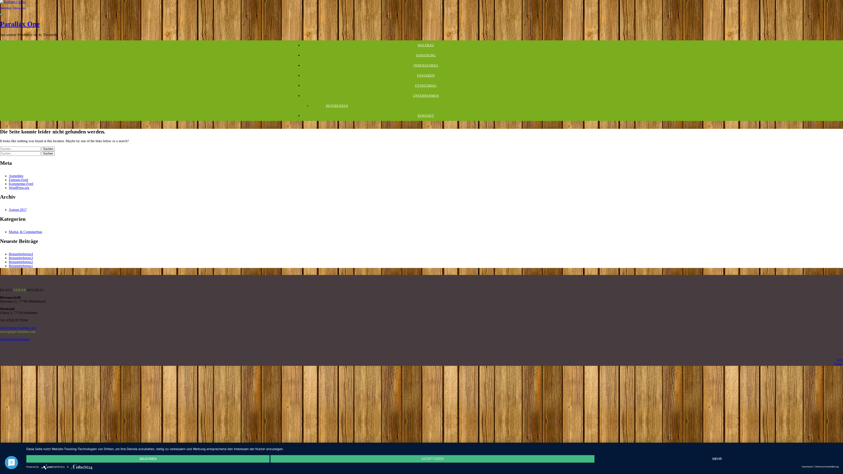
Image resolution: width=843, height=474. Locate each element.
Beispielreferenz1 (21, 266)
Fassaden (426, 75)
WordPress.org (19, 188)
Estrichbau (426, 85)
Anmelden (16, 176)
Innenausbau (426, 65)
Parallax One (20, 24)
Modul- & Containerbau (25, 232)
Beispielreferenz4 (21, 254)
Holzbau (426, 45)
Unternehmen (426, 95)
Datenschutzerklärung (827, 466)
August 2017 (18, 210)
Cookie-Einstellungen (15, 339)
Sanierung (426, 55)
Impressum (5, 7)
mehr (717, 459)
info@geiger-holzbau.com (18, 328)
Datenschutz (19, 7)
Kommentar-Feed (21, 184)
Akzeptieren (433, 459)
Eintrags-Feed (18, 180)
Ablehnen (148, 459)
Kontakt (426, 115)
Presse (838, 364)
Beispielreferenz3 (21, 258)
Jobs (840, 360)
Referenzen (337, 106)
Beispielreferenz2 (21, 262)
